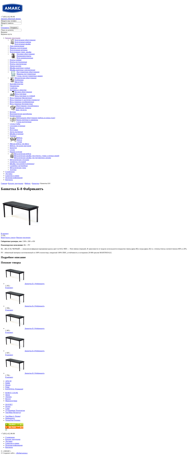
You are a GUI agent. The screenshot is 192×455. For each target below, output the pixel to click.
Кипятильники (15, 116)
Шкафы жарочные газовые (20, 68)
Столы (12, 150)
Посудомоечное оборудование (28, 72)
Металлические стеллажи (19, 160)
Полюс (8, 406)
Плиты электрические (18, 64)
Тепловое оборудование (26, 54)
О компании (10, 172)
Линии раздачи (15, 66)
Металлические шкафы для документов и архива (32, 158)
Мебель (19, 138)
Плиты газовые (15, 60)
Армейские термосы (23, 108)
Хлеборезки (19, 80)
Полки (12, 128)
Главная (4, 183)
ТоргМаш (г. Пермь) (12, 416)
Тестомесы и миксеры (18, 90)
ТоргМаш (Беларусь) (13, 412)
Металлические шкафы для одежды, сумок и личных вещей (36, 156)
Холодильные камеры (22, 42)
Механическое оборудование (25, 78)
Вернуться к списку (8, 237)
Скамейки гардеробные (19, 166)
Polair (7, 387)
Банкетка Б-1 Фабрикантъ (34, 284)
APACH (8, 381)
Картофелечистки (16, 84)
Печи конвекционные (25, 58)
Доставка (8, 174)
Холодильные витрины (18, 50)
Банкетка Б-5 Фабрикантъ (34, 373)
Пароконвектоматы (24, 56)
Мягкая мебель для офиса (19, 144)
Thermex (8, 397)
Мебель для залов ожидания (20, 146)
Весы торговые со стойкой (25, 96)
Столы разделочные (23, 122)
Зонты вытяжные (16, 132)
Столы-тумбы (15, 124)
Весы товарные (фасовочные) (21, 98)
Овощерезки (14, 86)
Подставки (14, 130)
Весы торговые (20, 94)
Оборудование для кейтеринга (27, 106)
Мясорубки (19, 82)
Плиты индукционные (18, 62)
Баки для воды (21, 110)
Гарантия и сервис (12, 176)
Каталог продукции (12, 38)
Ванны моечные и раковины (27, 120)
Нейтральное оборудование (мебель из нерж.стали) (35, 118)
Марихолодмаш (11, 401)
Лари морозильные (17, 46)
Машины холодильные (18, 48)
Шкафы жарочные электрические (22, 70)
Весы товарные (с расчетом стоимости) (25, 100)
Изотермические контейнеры (21, 114)
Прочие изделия (16, 152)
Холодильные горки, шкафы (20, 52)
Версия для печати (23, 237)
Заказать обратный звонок (11, 19)
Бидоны (13, 112)
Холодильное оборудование (25, 40)
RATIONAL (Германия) (14, 389)
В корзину (5, 233)
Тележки (13, 136)
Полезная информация (13, 178)
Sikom (7, 395)
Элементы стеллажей (18, 162)
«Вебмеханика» (22, 453)
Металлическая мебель (22, 154)
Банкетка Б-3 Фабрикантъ (34, 328)
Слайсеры (13, 88)
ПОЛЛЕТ (9, 404)
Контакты (9, 180)
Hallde (7, 383)
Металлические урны (18, 168)
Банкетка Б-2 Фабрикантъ (34, 306)
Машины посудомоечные (26, 74)
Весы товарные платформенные (22, 102)
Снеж (7, 408)
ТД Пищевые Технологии (15, 410)
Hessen (7, 385)
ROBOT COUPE (11, 393)
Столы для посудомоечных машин (30, 76)
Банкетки (13, 148)
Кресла (19, 140)
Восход (8, 399)
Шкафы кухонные (16, 134)
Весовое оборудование (23, 92)
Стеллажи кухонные (17, 126)
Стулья (19, 142)
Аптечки (13, 170)
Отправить (5, 28)
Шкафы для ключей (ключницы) (22, 164)
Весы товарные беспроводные (21, 104)
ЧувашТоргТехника (12, 420)
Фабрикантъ (10, 418)
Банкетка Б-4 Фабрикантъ (34, 351)
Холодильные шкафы (22, 44)
